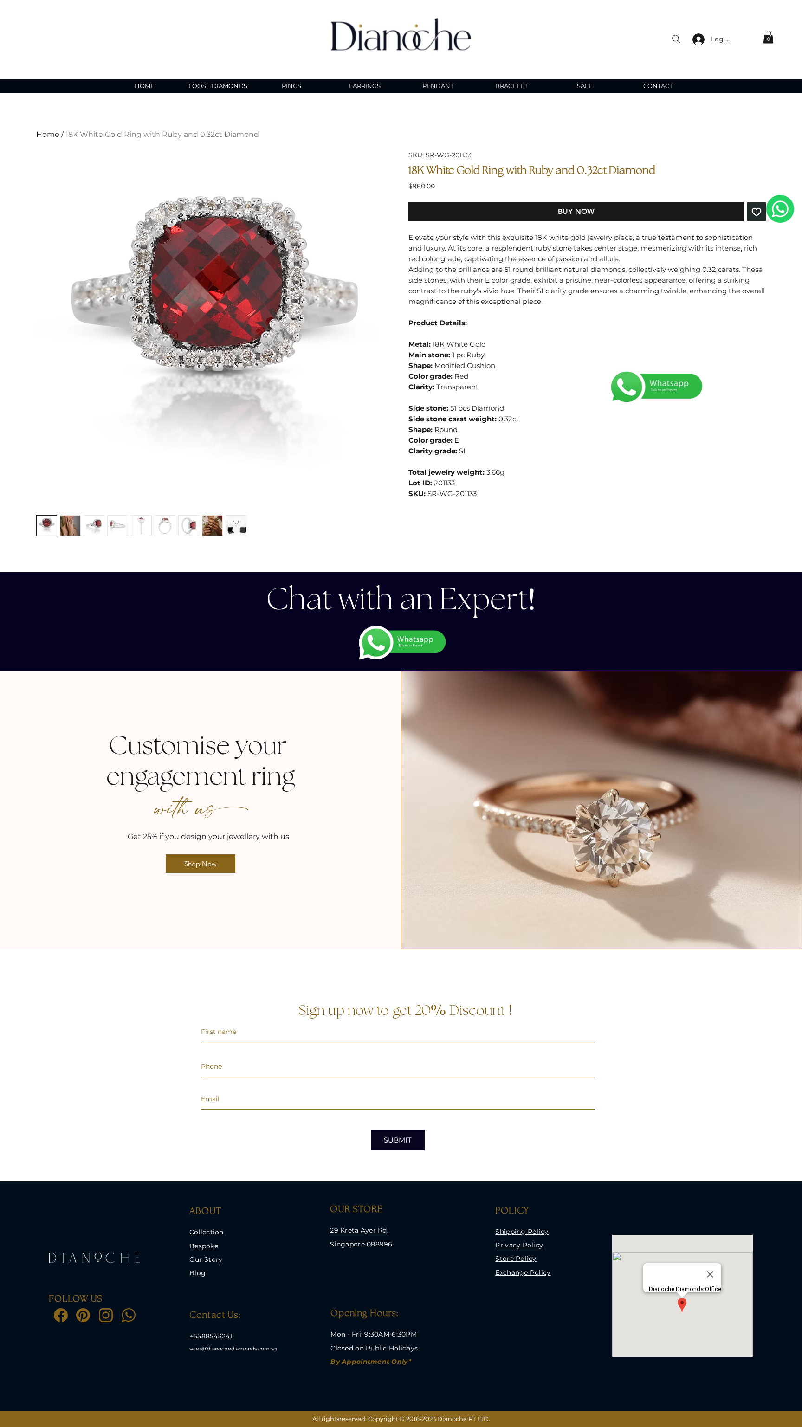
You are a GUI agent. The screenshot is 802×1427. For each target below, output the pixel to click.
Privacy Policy (519, 1245)
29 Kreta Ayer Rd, (359, 1230)
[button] (768, 37)
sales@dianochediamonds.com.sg (233, 1348)
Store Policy (515, 1258)
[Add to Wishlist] (756, 211)
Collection (206, 1232)
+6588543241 (211, 1336)
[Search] (676, 39)
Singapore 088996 (361, 1244)
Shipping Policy (521, 1231)
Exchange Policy (522, 1272)
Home (47, 134)
